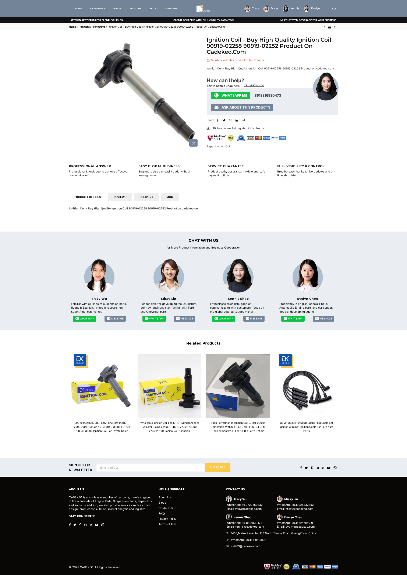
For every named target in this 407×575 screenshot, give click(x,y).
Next (345, 395)
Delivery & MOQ (254, 85)
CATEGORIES (97, 8)
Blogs (162, 502)
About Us (165, 497)
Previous (62, 395)
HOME (78, 8)
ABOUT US (135, 8)
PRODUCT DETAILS (87, 197)
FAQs (162, 513)
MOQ (169, 197)
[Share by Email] (244, 120)
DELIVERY (146, 197)
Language (170, 8)
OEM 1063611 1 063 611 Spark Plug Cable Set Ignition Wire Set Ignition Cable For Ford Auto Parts (306, 426)
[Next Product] (335, 27)
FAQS (153, 8)
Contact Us (166, 508)
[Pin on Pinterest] (231, 120)
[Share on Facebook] (218, 120)
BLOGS (117, 8)
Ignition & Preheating (92, 26)
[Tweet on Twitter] (224, 120)
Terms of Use (167, 524)
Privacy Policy (167, 518)
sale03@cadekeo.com (245, 546)
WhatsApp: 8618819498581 (248, 539)
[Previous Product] (324, 27)
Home (72, 26)
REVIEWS (120, 197)
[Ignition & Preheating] (329, 27)
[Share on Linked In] (237, 120)
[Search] (334, 8)
